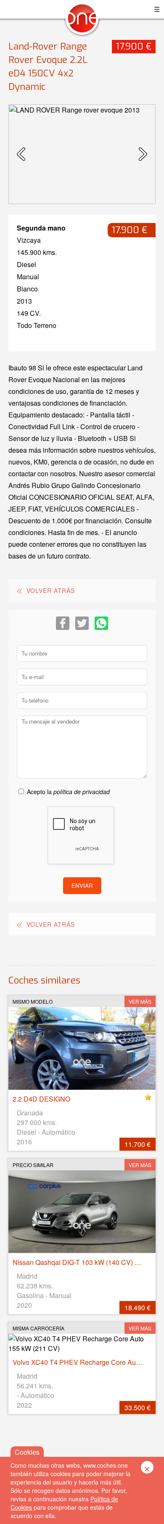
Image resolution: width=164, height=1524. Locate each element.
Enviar (82, 885)
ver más (140, 1001)
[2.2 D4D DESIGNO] (82, 1048)
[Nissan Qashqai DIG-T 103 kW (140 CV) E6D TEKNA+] (82, 1211)
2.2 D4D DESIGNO (41, 1099)
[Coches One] (82, 21)
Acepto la (68, 791)
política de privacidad (81, 791)
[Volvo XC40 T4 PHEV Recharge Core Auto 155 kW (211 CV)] (82, 1343)
